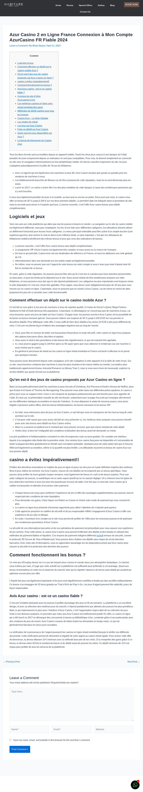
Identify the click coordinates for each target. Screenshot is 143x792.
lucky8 (100, 535)
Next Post (133, 662)
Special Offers (85, 5)
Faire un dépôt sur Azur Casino (32, 129)
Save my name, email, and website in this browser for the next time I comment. (51, 740)
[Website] (114, 730)
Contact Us (85, 12)
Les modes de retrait (27, 122)
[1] (135, 786)
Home (58, 5)
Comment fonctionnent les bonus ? (34, 85)
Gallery (101, 5)
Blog (112, 5)
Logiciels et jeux (25, 63)
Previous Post (11, 662)
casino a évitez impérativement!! (33, 81)
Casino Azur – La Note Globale (32, 118)
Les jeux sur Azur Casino (29, 125)
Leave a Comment (18, 45)
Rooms (70, 5)
